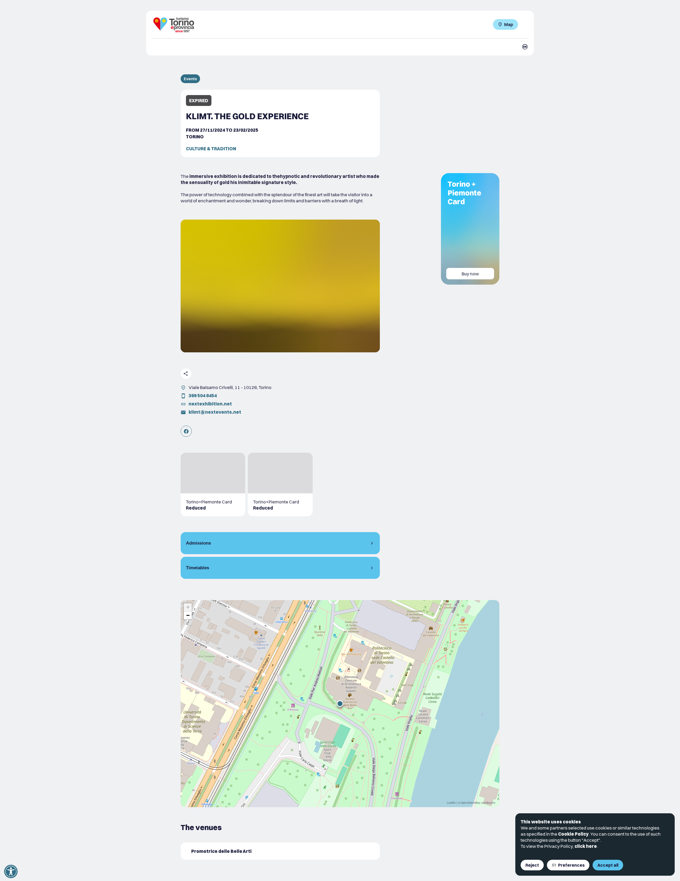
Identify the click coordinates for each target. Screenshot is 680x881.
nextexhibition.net (210, 404)
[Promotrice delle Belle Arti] (280, 851)
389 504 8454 (203, 395)
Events (190, 78)
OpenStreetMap (470, 803)
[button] (340, 703)
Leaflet (451, 803)
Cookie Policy (573, 834)
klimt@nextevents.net (215, 412)
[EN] (525, 47)
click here (586, 846)
